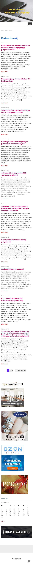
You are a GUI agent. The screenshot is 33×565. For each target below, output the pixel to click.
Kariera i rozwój (5, 42)
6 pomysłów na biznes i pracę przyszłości (13, 241)
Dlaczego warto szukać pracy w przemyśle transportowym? (14, 142)
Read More (4, 71)
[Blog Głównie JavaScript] (16, 532)
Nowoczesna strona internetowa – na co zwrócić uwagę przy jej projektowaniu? (15, 47)
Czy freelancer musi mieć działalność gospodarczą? (12, 299)
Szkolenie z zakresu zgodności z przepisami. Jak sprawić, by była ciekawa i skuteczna (15, 208)
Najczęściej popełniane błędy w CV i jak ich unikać (16, 80)
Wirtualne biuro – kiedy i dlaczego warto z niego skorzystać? (15, 111)
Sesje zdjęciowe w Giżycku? (12, 269)
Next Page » (22, 370)
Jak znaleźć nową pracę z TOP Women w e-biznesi (13, 174)
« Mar (3, 521)
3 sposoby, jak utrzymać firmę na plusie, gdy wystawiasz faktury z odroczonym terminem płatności (15, 334)
